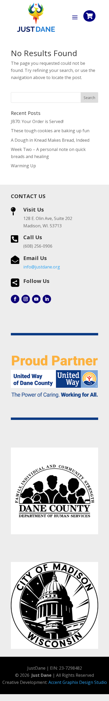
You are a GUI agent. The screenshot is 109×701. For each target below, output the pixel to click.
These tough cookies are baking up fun (50, 131)
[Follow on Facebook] (15, 299)
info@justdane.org (41, 267)
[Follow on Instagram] (25, 299)
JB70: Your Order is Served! (37, 121)
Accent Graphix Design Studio (77, 682)
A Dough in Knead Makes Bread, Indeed (50, 140)
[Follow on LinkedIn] (47, 299)
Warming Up (23, 166)
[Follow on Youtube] (36, 299)
